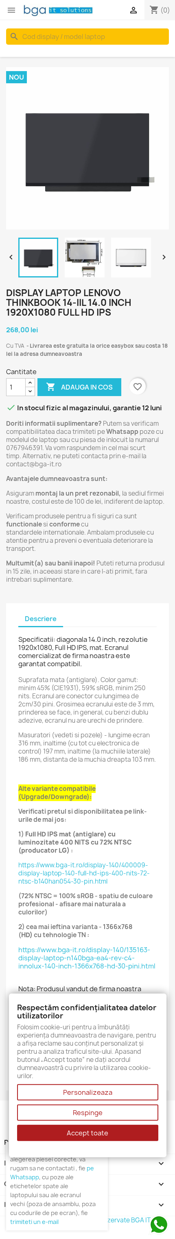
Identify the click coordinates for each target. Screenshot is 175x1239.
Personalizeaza (87, 1092)
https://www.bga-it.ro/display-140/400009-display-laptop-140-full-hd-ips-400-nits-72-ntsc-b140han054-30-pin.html (84, 873)
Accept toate (87, 1133)
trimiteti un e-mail (34, 1222)
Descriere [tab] (41, 618)
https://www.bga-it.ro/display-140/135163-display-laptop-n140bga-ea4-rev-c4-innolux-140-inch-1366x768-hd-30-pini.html (86, 957)
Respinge (88, 1112)
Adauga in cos (79, 387)
